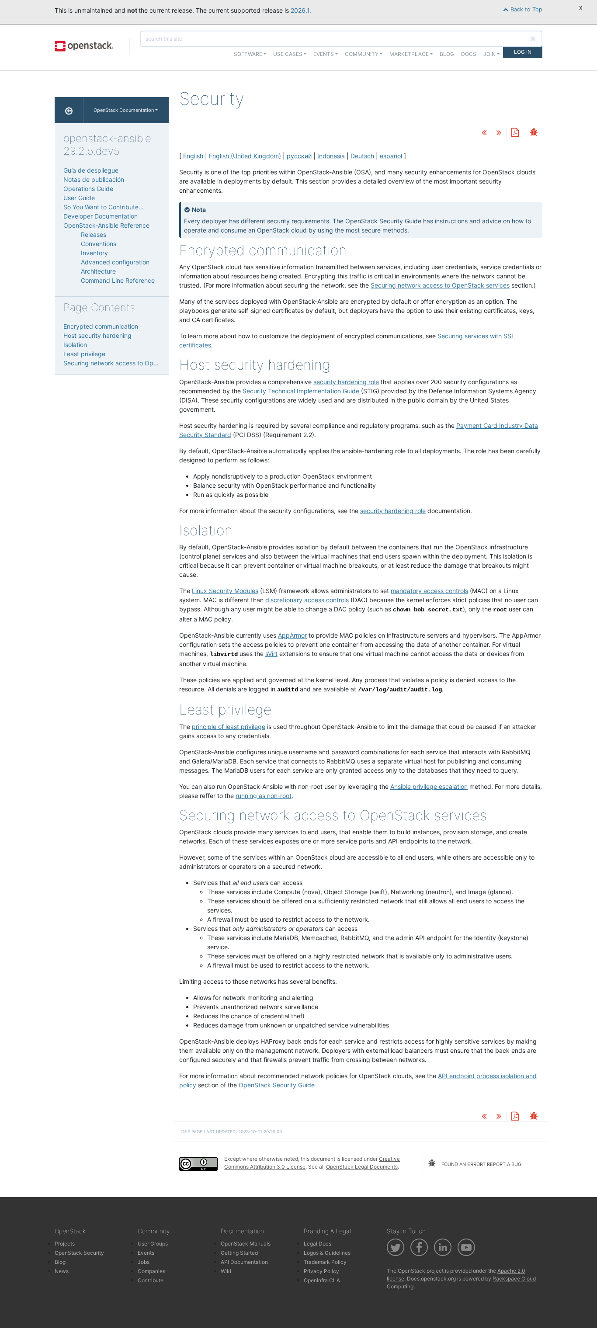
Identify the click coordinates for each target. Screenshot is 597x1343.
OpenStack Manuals (246, 1243)
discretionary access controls (307, 600)
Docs (468, 54)
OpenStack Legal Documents (362, 1166)
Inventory (94, 253)
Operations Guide (88, 188)
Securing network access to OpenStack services (132, 363)
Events (146, 1252)
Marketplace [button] (409, 54)
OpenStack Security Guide (383, 221)
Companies (151, 1271)
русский (299, 156)
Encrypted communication (100, 326)
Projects (65, 1243)
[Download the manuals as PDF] (515, 133)
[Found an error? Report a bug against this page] (533, 133)
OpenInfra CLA (322, 1280)
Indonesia (331, 156)
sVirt (271, 653)
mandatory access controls (429, 590)
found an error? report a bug (480, 1164)
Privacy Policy (321, 1271)
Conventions (98, 243)
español (391, 156)
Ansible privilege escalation (429, 786)
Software (248, 54)
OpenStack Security (79, 1252)
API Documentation (244, 1262)
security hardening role (346, 381)
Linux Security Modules (225, 590)
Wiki (226, 1271)
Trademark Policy (325, 1262)
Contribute (150, 1280)
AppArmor (292, 635)
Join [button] (489, 54)
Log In (522, 52)
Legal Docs (317, 1243)
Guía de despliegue (90, 170)
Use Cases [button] (287, 54)
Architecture (98, 271)
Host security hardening (97, 335)
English (193, 156)
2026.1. (301, 10)
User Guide (79, 197)
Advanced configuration (115, 262)
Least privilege (84, 353)
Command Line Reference (118, 280)
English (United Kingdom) (245, 156)
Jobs (143, 1262)
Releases (93, 234)
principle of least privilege (228, 726)
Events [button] (323, 54)
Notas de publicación (93, 179)
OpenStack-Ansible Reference (106, 225)
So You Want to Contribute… (103, 207)
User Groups (153, 1243)
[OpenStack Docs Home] (69, 110)
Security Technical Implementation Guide (301, 391)
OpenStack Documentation (124, 110)
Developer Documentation (100, 216)
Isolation (75, 344)
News (62, 1271)
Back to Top (525, 9)
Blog (447, 54)
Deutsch (362, 156)
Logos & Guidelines (327, 1252)
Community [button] (361, 54)
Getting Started (239, 1252)
